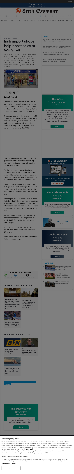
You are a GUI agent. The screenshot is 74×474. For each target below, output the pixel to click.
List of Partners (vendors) (9, 463)
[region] (37, 454)
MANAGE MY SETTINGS (29, 468)
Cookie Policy (28, 449)
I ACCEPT (10, 468)
